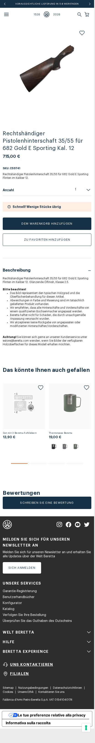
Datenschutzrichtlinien (67, 687)
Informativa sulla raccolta (28, 723)
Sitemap (8, 687)
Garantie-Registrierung (20, 591)
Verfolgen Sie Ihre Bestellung (24, 615)
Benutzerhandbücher (18, 597)
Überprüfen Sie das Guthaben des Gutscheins (37, 621)
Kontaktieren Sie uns (51, 692)
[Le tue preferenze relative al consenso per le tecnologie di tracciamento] (86, 727)
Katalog (8, 609)
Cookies (8, 692)
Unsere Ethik (26, 692)
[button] (87, 14)
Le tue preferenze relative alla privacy (51, 715)
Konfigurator (12, 603)
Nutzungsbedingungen (33, 687)
